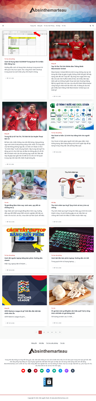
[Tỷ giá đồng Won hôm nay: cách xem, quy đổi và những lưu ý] (24, 184)
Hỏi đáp (58, 26)
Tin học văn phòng (49, 26)
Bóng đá (40, 26)
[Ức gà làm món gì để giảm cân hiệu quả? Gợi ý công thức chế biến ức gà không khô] (71, 290)
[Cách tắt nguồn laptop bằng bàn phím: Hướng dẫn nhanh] (24, 239)
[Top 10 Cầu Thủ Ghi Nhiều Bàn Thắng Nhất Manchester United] (71, 46)
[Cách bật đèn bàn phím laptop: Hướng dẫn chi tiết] (71, 239)
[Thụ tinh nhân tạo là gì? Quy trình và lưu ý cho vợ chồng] (71, 185)
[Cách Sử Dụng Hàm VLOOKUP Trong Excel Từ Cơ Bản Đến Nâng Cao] (24, 43)
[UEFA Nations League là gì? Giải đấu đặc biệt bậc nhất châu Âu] (24, 290)
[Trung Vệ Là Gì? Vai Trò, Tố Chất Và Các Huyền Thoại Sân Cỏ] (24, 116)
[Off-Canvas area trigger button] (3, 26)
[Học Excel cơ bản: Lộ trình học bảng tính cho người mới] (71, 116)
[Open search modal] (93, 26)
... (26, 264)
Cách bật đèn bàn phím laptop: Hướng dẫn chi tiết (70, 258)
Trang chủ (33, 26)
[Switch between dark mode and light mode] (90, 26)
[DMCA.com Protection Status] (48, 382)
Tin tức (64, 26)
